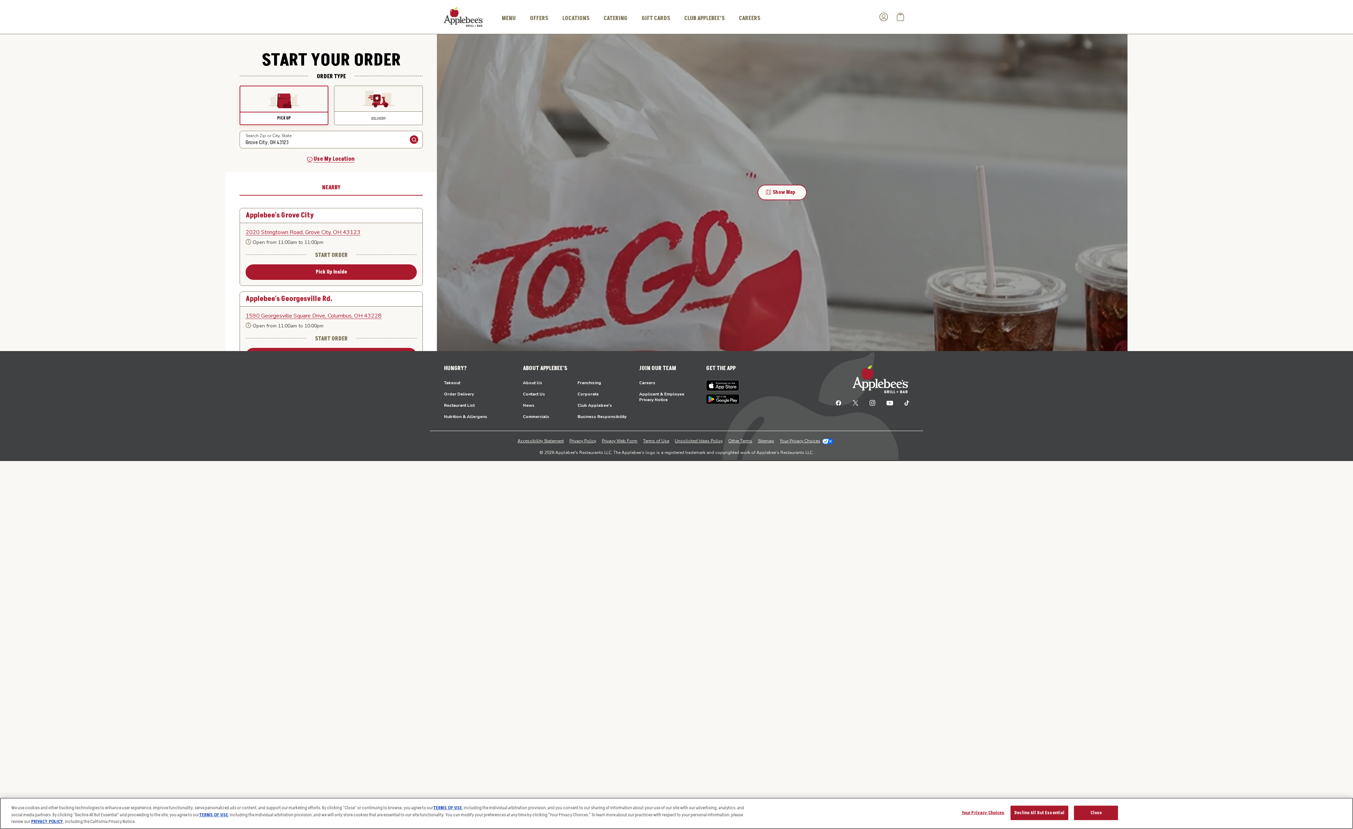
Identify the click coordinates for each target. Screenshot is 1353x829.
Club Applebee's (594, 405)
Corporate (588, 394)
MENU (509, 18)
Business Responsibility (601, 416)
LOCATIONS (575, 18)
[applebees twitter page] (855, 402)
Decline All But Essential (1039, 812)
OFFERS (539, 18)
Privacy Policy (582, 441)
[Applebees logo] (463, 16)
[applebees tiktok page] (904, 402)
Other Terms (740, 441)
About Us (532, 383)
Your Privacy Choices (800, 441)
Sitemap (766, 441)
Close (1096, 812)
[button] (284, 105)
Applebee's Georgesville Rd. (289, 299)
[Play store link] (723, 399)
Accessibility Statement (541, 441)
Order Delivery (459, 394)
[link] (331, 232)
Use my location (334, 159)
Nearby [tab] (331, 187)
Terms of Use (656, 441)
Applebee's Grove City (280, 215)
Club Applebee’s (704, 18)
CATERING (616, 18)
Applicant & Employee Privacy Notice (661, 397)
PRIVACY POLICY (47, 821)
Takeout (452, 383)
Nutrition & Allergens (465, 416)
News (529, 405)
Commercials (536, 416)
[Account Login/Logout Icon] (883, 17)
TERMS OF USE (447, 808)
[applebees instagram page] (872, 402)
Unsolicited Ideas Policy (699, 441)
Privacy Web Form (619, 441)
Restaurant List (459, 405)
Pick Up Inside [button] (331, 272)
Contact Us (534, 394)
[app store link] (723, 385)
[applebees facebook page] (838, 402)
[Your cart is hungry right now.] (900, 17)
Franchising (589, 383)
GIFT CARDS (656, 18)
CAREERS (749, 18)
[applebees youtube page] (890, 402)
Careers (647, 383)
